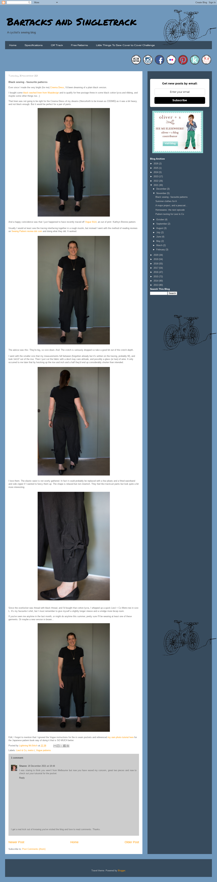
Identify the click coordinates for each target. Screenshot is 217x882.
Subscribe (179, 100)
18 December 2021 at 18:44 (41, 766)
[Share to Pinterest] (68, 746)
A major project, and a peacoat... (171, 205)
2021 (156, 185)
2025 (156, 168)
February (161, 249)
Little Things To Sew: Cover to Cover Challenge (125, 45)
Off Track (57, 45)
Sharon (23, 766)
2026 (156, 163)
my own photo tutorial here (121, 737)
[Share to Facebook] (64, 746)
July (158, 232)
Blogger (121, 870)
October (160, 219)
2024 (156, 172)
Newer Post (16, 842)
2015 (156, 276)
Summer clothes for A (166, 201)
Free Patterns (79, 45)
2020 (156, 255)
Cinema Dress (57, 87)
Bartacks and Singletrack (71, 21)
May (158, 241)
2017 (156, 268)
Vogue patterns (43, 750)
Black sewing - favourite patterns (171, 197)
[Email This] (55, 746)
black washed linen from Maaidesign (41, 92)
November (161, 193)
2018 (156, 263)
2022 (156, 181)
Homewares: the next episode (170, 210)
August (160, 228)
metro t (31, 750)
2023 (156, 176)
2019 (156, 259)
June (159, 236)
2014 (156, 280)
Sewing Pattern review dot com (27, 231)
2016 (156, 272)
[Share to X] (61, 746)
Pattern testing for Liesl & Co (169, 214)
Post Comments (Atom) (33, 849)
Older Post (132, 842)
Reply (22, 778)
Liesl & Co (21, 750)
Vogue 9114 (90, 222)
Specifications (34, 45)
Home (12, 45)
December (161, 189)
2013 (156, 285)
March (159, 245)
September (162, 223)
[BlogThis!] (58, 746)
